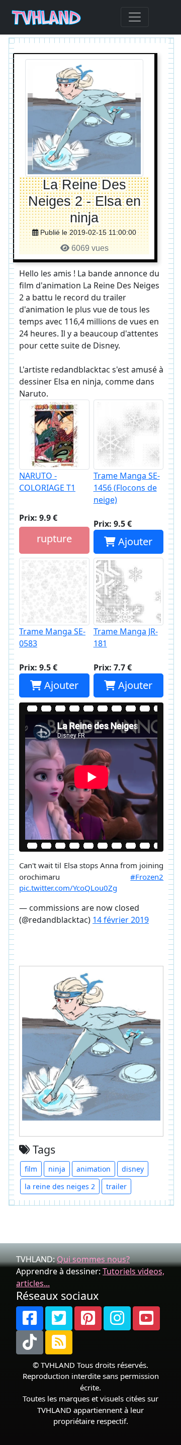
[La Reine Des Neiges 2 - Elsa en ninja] (84, 117)
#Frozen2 (146, 877)
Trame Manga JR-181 (126, 637)
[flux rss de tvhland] (58, 1342)
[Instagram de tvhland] (117, 1318)
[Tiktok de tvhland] (29, 1342)
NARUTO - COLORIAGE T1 (47, 481)
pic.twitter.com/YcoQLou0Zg (68, 888)
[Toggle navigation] (135, 17)
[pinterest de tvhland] (88, 1318)
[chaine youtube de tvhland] (146, 1318)
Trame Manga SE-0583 (52, 637)
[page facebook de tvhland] (29, 1318)
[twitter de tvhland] (58, 1318)
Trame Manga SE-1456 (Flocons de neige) (127, 487)
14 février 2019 (121, 919)
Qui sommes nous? (93, 1259)
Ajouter (134, 541)
